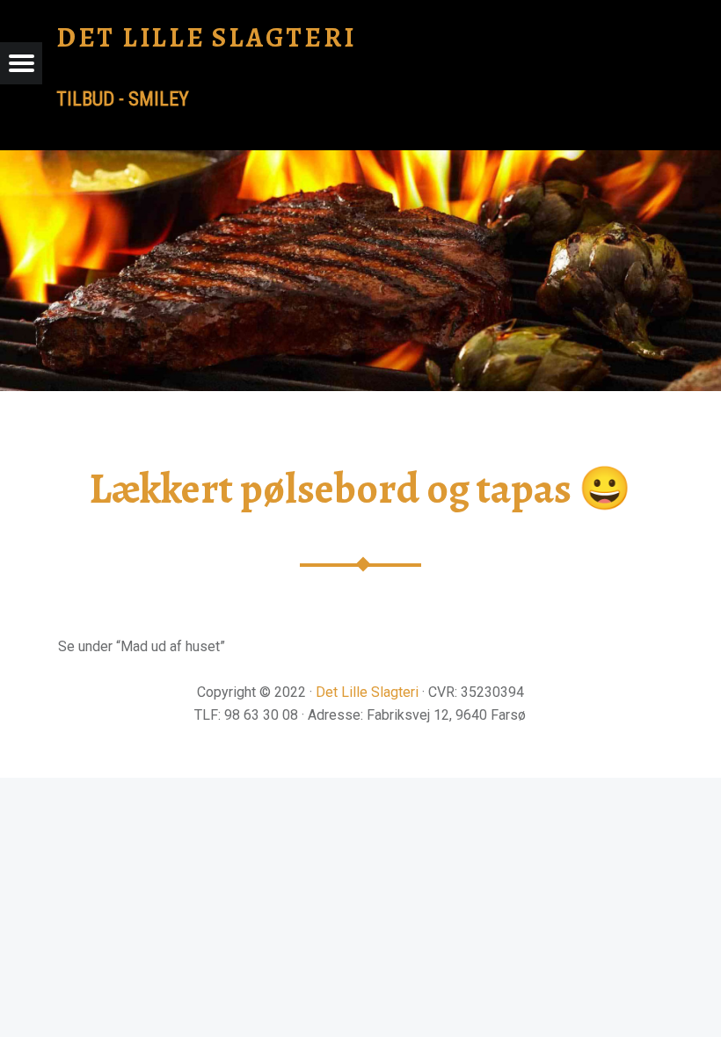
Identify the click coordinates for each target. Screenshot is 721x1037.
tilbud (85, 99)
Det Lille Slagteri (367, 692)
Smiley (158, 99)
